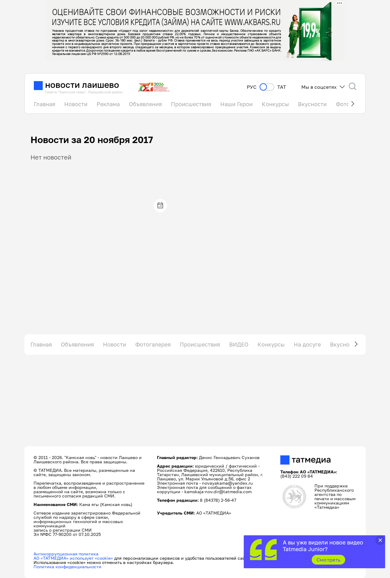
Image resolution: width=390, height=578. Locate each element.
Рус (252, 87)
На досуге (307, 344)
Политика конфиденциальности (67, 566)
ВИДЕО (238, 344)
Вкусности (312, 104)
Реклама (108, 104)
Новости (75, 104)
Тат (281, 87)
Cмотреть (329, 560)
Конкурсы (275, 104)
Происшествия (191, 104)
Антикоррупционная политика (66, 553)
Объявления (145, 104)
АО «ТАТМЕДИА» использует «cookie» (73, 558)
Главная (44, 104)
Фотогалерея (153, 344)
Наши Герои (236, 104)
